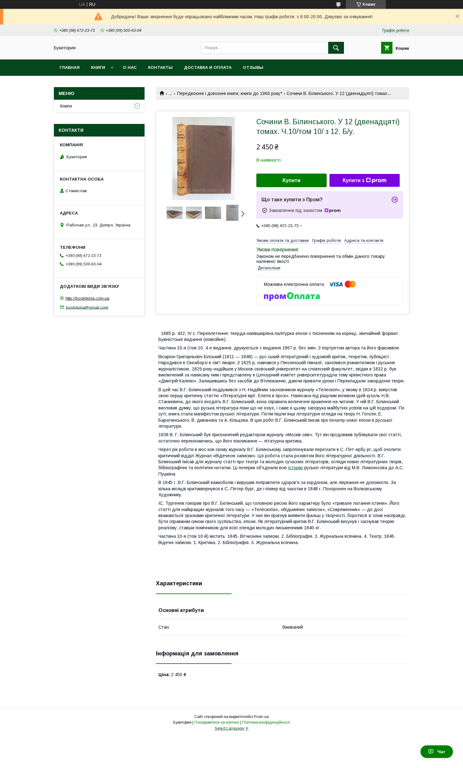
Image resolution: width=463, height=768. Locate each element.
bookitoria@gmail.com (87, 307)
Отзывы (253, 67)
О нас (130, 67)
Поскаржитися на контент (216, 722)
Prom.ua (261, 717)
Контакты (160, 67)
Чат (441, 751)
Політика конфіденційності (266, 722)
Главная (70, 67)
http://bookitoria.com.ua (87, 298)
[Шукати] (336, 48)
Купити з (353, 180)
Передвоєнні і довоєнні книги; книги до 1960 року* (229, 93)
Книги (98, 67)
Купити (291, 180)
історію (295, 467)
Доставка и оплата (208, 67)
